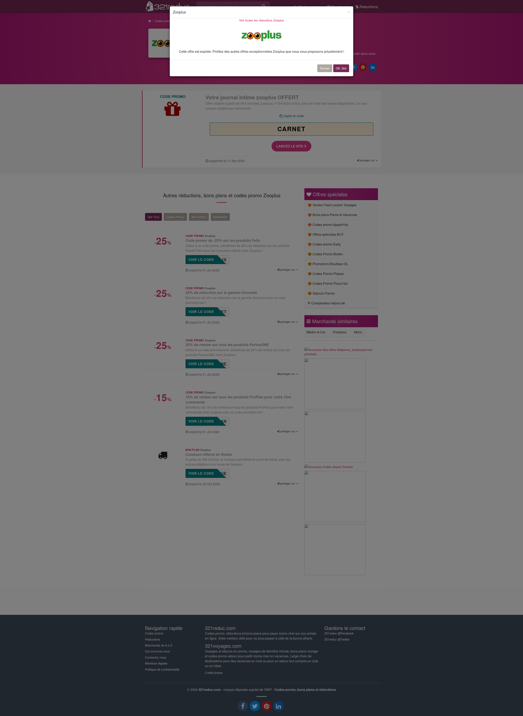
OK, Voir (341, 68)
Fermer (325, 68)
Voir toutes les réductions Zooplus (261, 20)
